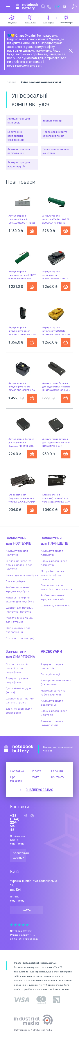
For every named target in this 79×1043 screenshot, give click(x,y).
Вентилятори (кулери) (20, 638)
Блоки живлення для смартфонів (19, 710)
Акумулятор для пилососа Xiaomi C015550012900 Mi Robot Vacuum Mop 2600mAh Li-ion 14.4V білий (23, 223)
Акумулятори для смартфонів (17, 680)
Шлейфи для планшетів (55, 605)
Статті (35, 777)
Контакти (58, 777)
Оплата (36, 771)
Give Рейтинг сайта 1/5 (11, 925)
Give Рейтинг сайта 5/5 (27, 925)
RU (65, 7)
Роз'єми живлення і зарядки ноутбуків (18, 589)
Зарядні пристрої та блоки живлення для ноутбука (19, 564)
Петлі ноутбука (15, 581)
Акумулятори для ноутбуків (17, 552)
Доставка (17, 771)
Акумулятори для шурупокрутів (18, 164)
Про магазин (16, 779)
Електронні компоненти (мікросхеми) (15, 135)
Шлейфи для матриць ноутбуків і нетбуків (19, 609)
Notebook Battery (19, 749)
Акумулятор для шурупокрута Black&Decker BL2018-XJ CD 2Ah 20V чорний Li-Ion (55, 278)
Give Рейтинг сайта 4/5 (23, 925)
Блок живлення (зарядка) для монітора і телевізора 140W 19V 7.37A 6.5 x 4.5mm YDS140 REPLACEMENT (56, 501)
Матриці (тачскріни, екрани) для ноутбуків (20, 599)
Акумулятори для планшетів (52, 552)
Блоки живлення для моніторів (56, 151)
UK (57, 7)
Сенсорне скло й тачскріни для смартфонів (17, 668)
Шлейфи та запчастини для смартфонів (20, 700)
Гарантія (57, 771)
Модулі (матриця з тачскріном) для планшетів (52, 575)
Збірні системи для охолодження (18, 630)
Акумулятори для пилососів (18, 120)
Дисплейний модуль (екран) (18, 690)
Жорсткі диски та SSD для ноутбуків (19, 619)
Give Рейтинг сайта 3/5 (19, 925)
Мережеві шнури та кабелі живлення (55, 133)
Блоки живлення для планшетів (54, 562)
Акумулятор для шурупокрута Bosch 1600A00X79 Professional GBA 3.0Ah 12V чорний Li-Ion (23, 334)
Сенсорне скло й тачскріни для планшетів (56, 587)
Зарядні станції (52, 120)
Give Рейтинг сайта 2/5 (15, 925)
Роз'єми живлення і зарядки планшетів (53, 597)
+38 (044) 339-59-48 (14, 823)
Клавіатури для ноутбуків (22, 575)
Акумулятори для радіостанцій (18, 151)
